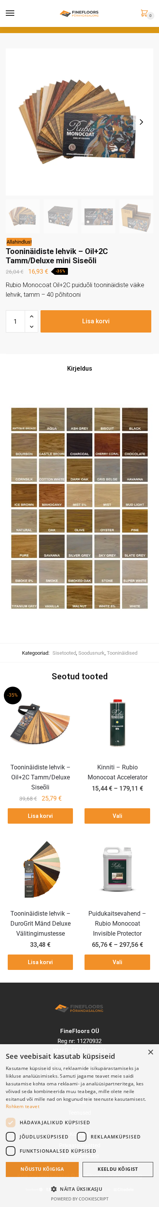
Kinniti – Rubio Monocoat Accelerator (117, 772)
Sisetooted (64, 653)
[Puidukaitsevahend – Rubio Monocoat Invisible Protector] (117, 869)
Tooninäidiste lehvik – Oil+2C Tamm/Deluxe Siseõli (40, 777)
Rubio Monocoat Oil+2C (38, 285)
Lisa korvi (96, 321)
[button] (79, 1189)
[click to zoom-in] (79, 122)
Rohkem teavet (22, 1106)
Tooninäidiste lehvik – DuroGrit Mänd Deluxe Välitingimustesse (40, 923)
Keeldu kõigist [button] (118, 1169)
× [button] (150, 1052)
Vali (117, 816)
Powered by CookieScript (79, 1199)
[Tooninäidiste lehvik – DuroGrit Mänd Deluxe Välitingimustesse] (40, 869)
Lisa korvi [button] (40, 816)
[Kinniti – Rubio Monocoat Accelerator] (117, 723)
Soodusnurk (91, 653)
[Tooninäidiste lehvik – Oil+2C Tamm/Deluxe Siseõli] (40, 723)
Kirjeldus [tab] (79, 368)
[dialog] (79, 1125)
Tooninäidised (122, 653)
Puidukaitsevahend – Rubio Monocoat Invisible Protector (117, 923)
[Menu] (10, 13)
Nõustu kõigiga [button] (42, 1169)
